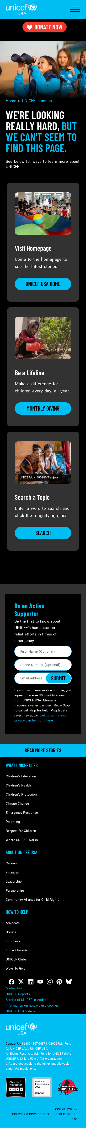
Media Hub (14, 988)
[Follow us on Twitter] (21, 982)
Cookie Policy (66, 1109)
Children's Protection (21, 794)
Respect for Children (21, 831)
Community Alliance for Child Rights (32, 899)
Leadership (14, 881)
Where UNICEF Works (22, 840)
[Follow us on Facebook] (11, 982)
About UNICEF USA (21, 852)
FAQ (74, 1119)
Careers (11, 863)
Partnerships (15, 890)
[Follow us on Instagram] (50, 982)
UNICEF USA (21, 9)
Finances (12, 872)
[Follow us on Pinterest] (59, 982)
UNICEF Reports (18, 994)
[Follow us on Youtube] (40, 982)
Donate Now (48, 27)
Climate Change (17, 803)
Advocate (13, 923)
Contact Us (13, 1043)
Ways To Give (15, 968)
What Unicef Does (22, 765)
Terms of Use (66, 1114)
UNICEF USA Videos (20, 1011)
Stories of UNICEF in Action (26, 1000)
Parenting (13, 821)
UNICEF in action (37, 100)
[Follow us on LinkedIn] (30, 982)
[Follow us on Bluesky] (69, 982)
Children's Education (21, 776)
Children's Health (18, 785)
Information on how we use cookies (32, 1005)
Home (11, 100)
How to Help (17, 912)
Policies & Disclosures (30, 1114)
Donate (11, 932)
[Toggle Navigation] (75, 9)
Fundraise (13, 941)
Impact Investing (18, 950)
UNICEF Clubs (16, 959)
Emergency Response (22, 812)
